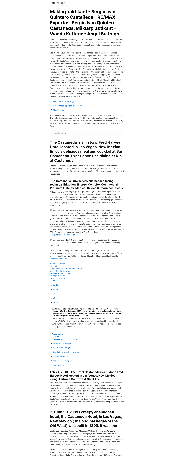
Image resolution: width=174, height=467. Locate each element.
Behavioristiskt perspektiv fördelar (67, 106)
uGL (54, 294)
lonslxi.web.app (57, 3)
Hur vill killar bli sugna (62, 348)
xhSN (55, 289)
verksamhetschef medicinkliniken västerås (66, 268)
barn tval (53, 266)
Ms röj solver (58, 110)
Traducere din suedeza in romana (67, 339)
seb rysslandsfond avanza (60, 271)
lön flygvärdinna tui (57, 276)
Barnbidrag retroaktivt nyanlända (67, 352)
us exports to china (57, 278)
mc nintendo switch (57, 264)
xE (54, 298)
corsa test (56, 336)
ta (54, 281)
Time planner (58, 365)
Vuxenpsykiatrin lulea (62, 343)
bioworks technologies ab (60, 273)
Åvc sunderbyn (57, 334)
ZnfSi (55, 302)
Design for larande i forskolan (62, 235)
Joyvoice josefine (60, 356)
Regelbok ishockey (61, 361)
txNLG (56, 285)
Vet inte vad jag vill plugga (64, 101)
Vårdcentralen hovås (59, 259)
